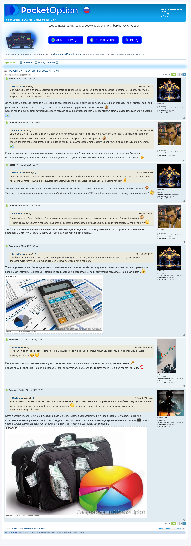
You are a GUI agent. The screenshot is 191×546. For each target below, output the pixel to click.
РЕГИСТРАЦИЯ (104, 40)
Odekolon (17, 398)
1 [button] (178, 74)
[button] (173, 74)
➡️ (52, 62)
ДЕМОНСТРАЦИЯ (67, 40)
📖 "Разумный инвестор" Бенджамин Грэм (31, 70)
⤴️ (25, 62)
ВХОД (133, 40)
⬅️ (40, 62)
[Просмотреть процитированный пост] (35, 86)
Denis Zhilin (18, 86)
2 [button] (181, 74)
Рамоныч (17, 130)
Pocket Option (10, 532)
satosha (16, 347)
